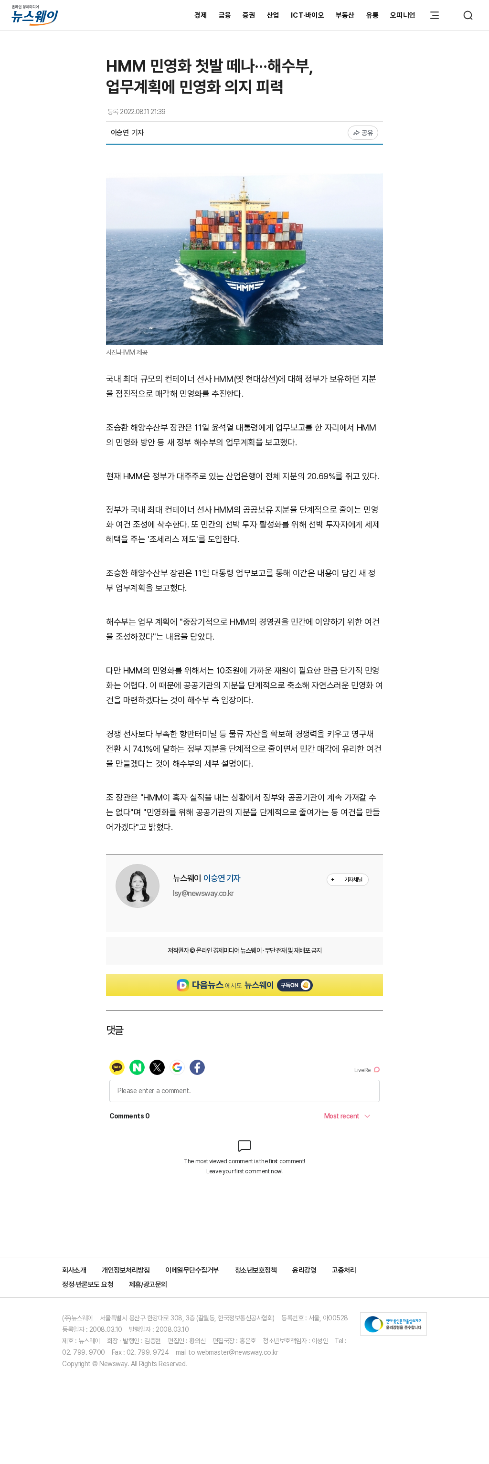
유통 (372, 15)
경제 (200, 15)
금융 (225, 15)
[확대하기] (244, 180)
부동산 (345, 15)
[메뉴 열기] (434, 15)
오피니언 (402, 15)
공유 (367, 133)
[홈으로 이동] (34, 15)
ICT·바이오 (307, 15)
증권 (249, 15)
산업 (273, 15)
